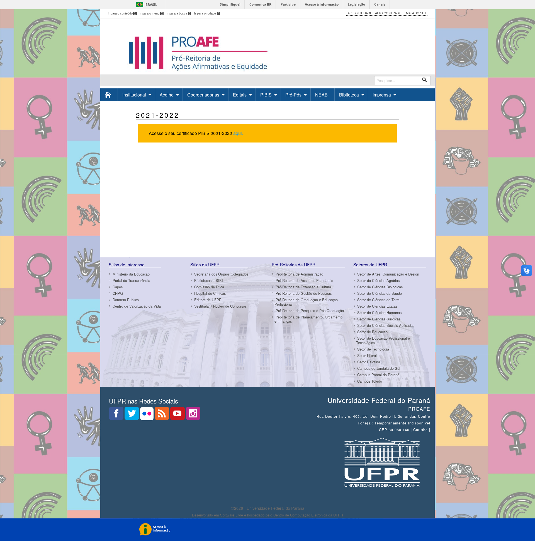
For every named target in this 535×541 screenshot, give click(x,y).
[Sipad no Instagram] (193, 415)
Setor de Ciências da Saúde (379, 293)
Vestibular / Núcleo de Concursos (220, 306)
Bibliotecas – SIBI (208, 280)
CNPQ (118, 293)
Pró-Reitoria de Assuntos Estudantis (304, 280)
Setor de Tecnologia (373, 349)
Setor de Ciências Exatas (377, 306)
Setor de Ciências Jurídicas (378, 319)
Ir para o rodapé (206, 13)
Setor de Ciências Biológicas (380, 286)
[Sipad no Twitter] (132, 415)
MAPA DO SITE (416, 13)
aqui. (238, 133)
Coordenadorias (203, 94)
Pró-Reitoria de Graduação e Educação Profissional (306, 301)
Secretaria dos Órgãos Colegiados (221, 274)
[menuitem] (109, 94)
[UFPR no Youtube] (178, 415)
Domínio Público (126, 299)
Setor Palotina (368, 361)
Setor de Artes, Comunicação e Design (388, 274)
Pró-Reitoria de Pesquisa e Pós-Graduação (310, 310)
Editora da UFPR (208, 299)
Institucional (134, 94)
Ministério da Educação (131, 274)
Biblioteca (349, 94)
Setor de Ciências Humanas (379, 312)
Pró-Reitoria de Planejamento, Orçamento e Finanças (308, 319)
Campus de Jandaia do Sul (378, 368)
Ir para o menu (151, 13)
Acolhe (167, 94)
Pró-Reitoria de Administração (299, 274)
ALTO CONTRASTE (389, 13)
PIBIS (266, 94)
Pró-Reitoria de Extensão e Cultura (303, 286)
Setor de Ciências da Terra (378, 299)
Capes (118, 286)
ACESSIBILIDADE (359, 13)
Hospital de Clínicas (210, 293)
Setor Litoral (367, 355)
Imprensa (382, 94)
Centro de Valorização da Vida (137, 306)
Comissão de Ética (209, 286)
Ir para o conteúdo (122, 13)
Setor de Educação (372, 331)
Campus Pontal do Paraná (378, 374)
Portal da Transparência (131, 280)
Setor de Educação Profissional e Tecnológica (383, 340)
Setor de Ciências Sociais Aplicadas (385, 325)
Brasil (151, 4)
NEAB (321, 94)
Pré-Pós (293, 94)
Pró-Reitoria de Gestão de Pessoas (304, 293)
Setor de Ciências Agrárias (378, 280)
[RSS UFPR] (162, 415)
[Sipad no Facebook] (117, 415)
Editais (240, 94)
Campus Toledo (369, 381)
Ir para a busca (179, 13)
